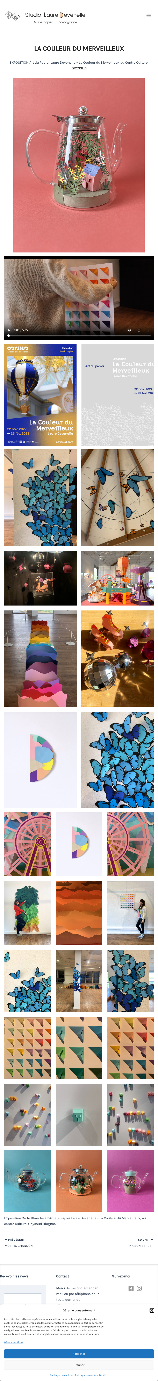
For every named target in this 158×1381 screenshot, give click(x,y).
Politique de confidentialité (90, 1375)
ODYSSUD (79, 68)
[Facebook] (131, 1288)
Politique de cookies (61, 1375)
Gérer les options (13, 1342)
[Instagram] (139, 1288)
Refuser (79, 1365)
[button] (152, 1310)
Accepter (79, 1354)
